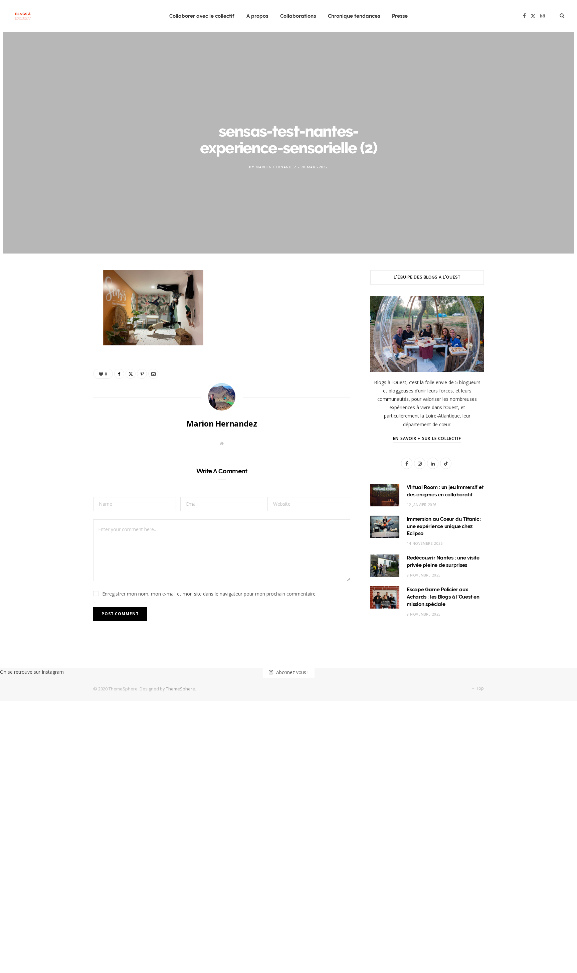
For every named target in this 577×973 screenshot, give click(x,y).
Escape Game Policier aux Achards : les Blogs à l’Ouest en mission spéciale (443, 597)
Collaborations (298, 16)
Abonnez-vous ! (291, 672)
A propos (257, 16)
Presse (400, 16)
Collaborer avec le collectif (201, 16)
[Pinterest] (61, 331)
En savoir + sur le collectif (427, 438)
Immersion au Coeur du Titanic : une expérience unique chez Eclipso (444, 526)
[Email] (61, 348)
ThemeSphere (180, 689)
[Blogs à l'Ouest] (23, 16)
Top (479, 688)
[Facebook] (61, 297)
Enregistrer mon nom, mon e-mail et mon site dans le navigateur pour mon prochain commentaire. (209, 594)
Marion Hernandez (276, 166)
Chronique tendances (354, 16)
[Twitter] (61, 314)
